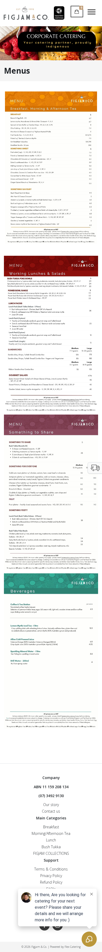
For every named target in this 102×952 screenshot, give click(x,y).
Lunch (51, 839)
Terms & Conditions (51, 869)
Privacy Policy (51, 875)
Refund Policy (51, 882)
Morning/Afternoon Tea (51, 833)
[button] (95, 468)
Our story (51, 804)
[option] (51, 43)
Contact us (51, 811)
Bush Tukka (51, 846)
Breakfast (51, 826)
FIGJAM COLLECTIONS (51, 853)
